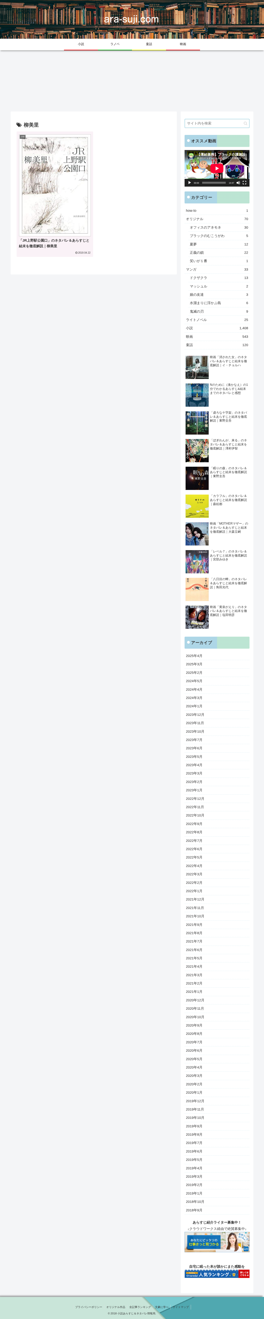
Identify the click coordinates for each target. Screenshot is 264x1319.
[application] (217, 168)
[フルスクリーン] (244, 183)
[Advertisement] (132, 80)
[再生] (190, 183)
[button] (245, 123)
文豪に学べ (162, 1307)
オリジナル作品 (115, 1307)
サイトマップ (181, 1307)
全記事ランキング (140, 1307)
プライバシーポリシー (88, 1307)
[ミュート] (238, 183)
